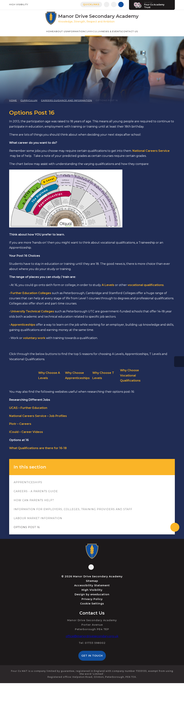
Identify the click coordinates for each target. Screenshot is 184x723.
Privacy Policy (92, 599)
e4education (99, 594)
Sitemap (92, 581)
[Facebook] (106, 4)
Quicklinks (91, 4)
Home (13, 100)
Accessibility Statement (92, 585)
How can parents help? (34, 500)
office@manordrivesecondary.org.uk (92, 636)
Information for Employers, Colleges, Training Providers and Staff (73, 509)
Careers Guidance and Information (66, 100)
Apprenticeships (28, 482)
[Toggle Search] (121, 4)
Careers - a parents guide (36, 491)
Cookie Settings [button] (92, 603)
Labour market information (38, 518)
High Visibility (18, 4)
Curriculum (28, 100)
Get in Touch (92, 655)
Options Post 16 (107, 100)
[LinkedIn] (113, 4)
